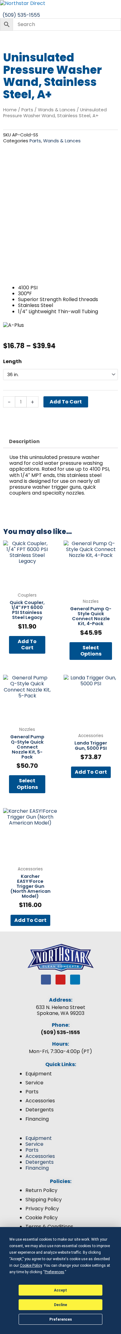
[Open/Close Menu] (60, 9)
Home (10, 110)
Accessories (40, 1100)
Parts (27, 110)
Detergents (39, 1109)
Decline (60, 1305)
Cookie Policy (41, 1217)
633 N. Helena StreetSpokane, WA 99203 (60, 1010)
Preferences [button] (54, 1272)
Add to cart (66, 401)
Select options (90, 651)
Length (12, 361)
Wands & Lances (56, 110)
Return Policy (41, 1190)
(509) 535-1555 (60, 1032)
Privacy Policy (42, 1208)
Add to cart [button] (27, 644)
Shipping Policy (43, 1199)
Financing (37, 1119)
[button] (60, 1132)
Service (34, 1082)
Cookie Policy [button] (31, 1265)
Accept (60, 1290)
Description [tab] (24, 441)
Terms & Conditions (49, 1226)
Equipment (38, 1073)
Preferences (60, 1319)
